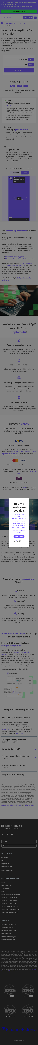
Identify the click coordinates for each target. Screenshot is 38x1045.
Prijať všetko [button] (19, 536)
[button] (19, 541)
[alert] (19, 522)
